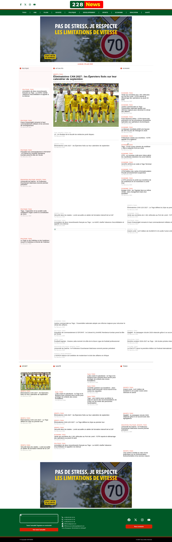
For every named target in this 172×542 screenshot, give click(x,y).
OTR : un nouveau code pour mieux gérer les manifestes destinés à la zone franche (136, 156)
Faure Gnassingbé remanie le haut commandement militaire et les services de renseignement (35, 123)
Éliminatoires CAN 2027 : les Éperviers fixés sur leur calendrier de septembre (85, 77)
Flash (46, 12)
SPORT (56, 339)
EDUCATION (134, 12)
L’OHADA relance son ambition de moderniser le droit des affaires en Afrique (81, 355)
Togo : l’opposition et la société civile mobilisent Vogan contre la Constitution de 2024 (34, 212)
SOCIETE (58, 12)
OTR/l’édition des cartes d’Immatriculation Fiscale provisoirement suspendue (136, 172)
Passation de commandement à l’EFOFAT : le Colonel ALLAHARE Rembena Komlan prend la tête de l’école (36, 153)
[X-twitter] (135, 520)
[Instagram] (142, 520)
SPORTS (105, 12)
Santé (147, 12)
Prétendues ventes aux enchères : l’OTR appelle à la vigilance (135, 138)
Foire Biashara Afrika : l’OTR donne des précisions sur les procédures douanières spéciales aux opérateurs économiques (136, 120)
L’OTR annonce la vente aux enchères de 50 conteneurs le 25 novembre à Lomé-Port (136, 181)
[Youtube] (149, 520)
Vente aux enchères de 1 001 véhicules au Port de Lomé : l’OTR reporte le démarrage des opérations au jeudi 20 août (135, 97)
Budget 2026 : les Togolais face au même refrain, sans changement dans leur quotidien (136, 191)
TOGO (24, 12)
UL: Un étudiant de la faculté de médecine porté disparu (74, 134)
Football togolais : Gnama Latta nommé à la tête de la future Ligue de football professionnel (86, 341)
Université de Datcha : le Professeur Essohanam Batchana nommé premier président (34, 182)
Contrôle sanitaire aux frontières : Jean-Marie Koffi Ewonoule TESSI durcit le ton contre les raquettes (101, 389)
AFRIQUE (57, 353)
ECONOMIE (119, 12)
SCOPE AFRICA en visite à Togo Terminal (136, 164)
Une (35, 12)
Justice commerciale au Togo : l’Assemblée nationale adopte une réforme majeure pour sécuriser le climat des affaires (89, 324)
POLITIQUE (72, 12)
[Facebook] (129, 520)
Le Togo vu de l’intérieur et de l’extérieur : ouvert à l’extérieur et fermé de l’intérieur (35, 241)
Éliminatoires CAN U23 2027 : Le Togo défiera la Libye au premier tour (34, 420)
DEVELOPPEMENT (89, 12)
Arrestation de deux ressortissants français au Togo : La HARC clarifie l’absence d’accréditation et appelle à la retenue (89, 223)
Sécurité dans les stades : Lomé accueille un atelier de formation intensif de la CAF (84, 215)
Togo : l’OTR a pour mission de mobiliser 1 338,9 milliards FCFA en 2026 (135, 147)
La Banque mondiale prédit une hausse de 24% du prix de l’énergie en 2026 (135, 130)
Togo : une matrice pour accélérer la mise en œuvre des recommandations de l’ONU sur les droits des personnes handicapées (102, 400)
